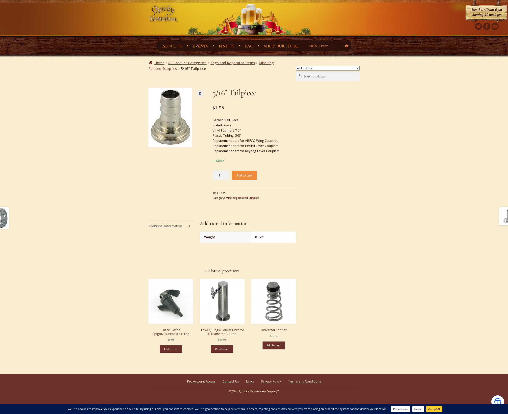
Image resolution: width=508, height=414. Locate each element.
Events (200, 46)
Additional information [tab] (165, 226)
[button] (200, 94)
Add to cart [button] (171, 349)
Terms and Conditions (304, 381)
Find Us (226, 46)
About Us (172, 46)
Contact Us (231, 381)
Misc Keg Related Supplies (242, 198)
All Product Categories (187, 62)
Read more (222, 349)
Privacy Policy (271, 381)
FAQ (249, 46)
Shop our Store (281, 46)
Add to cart (244, 175)
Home (159, 62)
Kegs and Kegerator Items (233, 62)
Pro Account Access (201, 381)
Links (250, 381)
